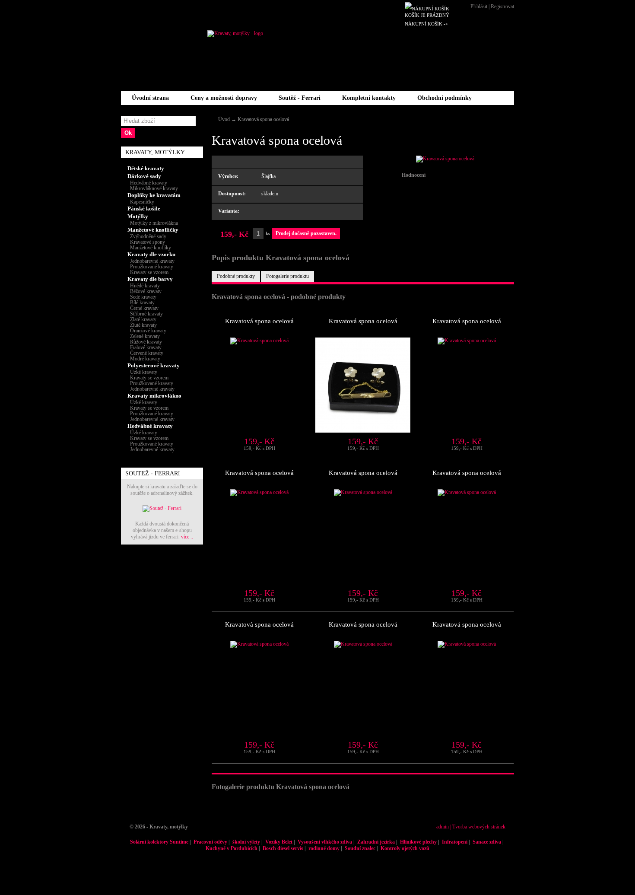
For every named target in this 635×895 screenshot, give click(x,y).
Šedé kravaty (141, 297)
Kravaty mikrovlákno (154, 395)
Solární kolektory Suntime (159, 842)
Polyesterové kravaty (153, 365)
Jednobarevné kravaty (151, 261)
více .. (187, 537)
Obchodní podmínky (444, 98)
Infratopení (454, 842)
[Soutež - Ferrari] (162, 508)
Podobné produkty (236, 276)
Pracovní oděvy (210, 842)
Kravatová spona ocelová (263, 119)
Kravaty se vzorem (147, 272)
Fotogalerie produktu (287, 276)
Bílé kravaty (141, 302)
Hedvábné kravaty (147, 183)
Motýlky (137, 216)
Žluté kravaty (142, 325)
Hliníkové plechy (418, 842)
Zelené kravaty (143, 336)
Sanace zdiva (487, 842)
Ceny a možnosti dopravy (223, 98)
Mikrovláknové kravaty (152, 188)
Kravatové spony (146, 242)
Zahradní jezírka (376, 842)
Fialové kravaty (144, 347)
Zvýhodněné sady (146, 236)
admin (442, 827)
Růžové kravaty (144, 342)
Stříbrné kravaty (145, 314)
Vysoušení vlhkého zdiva (325, 842)
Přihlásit (478, 6)
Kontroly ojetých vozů (405, 848)
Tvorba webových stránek (478, 827)
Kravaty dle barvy (150, 279)
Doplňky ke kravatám (154, 195)
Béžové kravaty (144, 291)
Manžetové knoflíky (149, 248)
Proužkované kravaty (150, 267)
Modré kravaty (143, 359)
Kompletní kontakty (369, 98)
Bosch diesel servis (283, 848)
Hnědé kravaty (143, 286)
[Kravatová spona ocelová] (445, 159)
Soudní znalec (360, 848)
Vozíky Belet (278, 842)
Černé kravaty (143, 308)
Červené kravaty (145, 353)
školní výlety (246, 842)
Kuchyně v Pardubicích (231, 848)
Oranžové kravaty (146, 331)
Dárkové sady (144, 176)
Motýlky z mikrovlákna (152, 223)
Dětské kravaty (145, 168)
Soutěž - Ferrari (300, 98)
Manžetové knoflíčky (152, 229)
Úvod (224, 119)
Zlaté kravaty (141, 319)
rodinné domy (324, 848)
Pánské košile (143, 208)
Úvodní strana (150, 98)
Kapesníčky (140, 202)
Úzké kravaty (142, 372)
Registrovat (502, 6)
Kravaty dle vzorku (151, 254)
